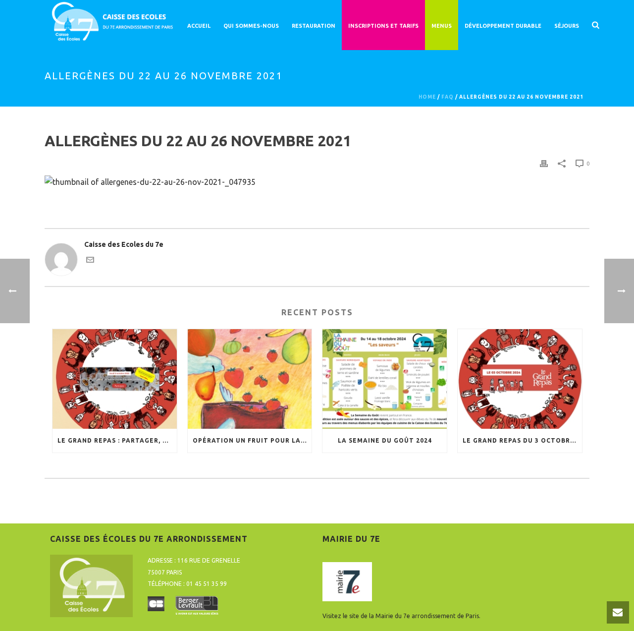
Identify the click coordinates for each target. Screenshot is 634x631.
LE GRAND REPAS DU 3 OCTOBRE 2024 (522, 440)
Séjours (566, 26)
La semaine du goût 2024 (385, 440)
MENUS (441, 26)
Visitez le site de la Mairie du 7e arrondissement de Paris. (401, 616)
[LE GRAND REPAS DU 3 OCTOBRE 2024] (520, 379)
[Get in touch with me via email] (90, 261)
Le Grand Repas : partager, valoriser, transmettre (117, 440)
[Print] (544, 163)
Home (427, 97)
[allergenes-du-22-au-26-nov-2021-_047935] (150, 180)
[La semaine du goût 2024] (384, 379)
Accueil (199, 26)
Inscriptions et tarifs (383, 26)
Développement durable (503, 26)
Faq (447, 97)
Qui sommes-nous (251, 26)
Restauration (313, 26)
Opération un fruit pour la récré (252, 440)
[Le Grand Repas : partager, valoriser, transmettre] (115, 379)
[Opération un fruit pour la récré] (250, 379)
